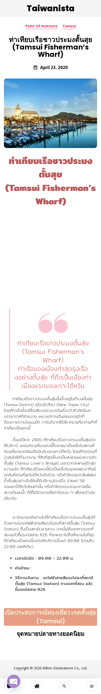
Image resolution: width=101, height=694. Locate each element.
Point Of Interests (41, 26)
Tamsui (69, 26)
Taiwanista (51, 8)
